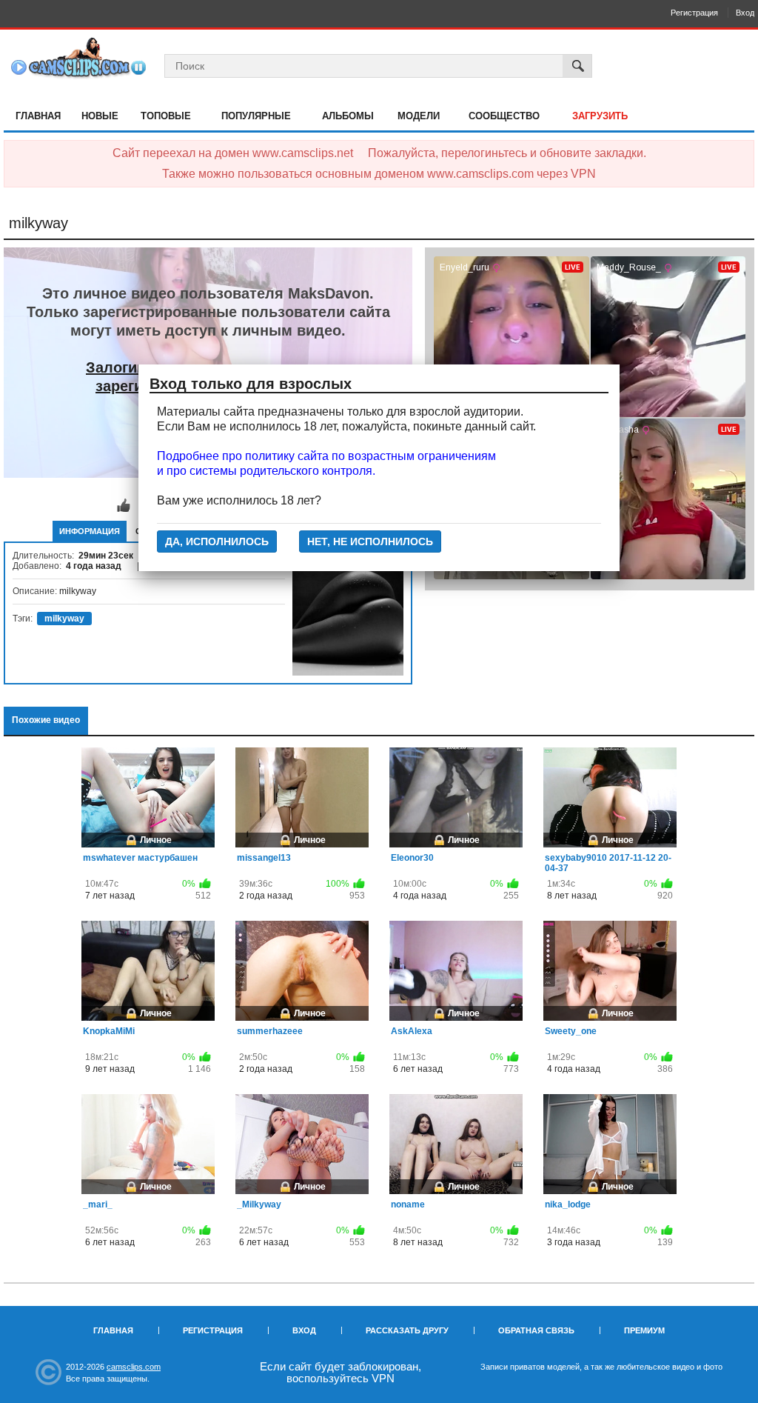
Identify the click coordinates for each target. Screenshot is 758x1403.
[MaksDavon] (347, 620)
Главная (38, 115)
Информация (89, 531)
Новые (99, 115)
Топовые (166, 115)
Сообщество (504, 115)
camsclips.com (134, 1366)
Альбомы (348, 115)
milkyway (64, 618)
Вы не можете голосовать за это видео (123, 506)
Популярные (256, 115)
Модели (419, 115)
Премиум (644, 1330)
